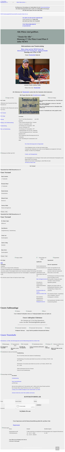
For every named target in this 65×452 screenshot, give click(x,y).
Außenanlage (6, 14)
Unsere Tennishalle (8, 335)
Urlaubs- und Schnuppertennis (31, 154)
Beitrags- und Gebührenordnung (7, 122)
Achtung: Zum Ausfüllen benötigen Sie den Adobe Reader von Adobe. (26, 389)
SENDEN (39, 404)
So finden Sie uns (24, 14)
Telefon (35, 401)
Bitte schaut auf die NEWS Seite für (32, 49)
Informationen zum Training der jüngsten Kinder (32, 51)
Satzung (2, 119)
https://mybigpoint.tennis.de (41, 279)
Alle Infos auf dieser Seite (30, 162)
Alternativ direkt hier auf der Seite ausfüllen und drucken (23, 392)
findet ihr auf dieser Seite (41, 293)
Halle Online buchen (20, 2)
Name (2, 401)
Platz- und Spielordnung (5, 129)
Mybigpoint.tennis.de (40, 301)
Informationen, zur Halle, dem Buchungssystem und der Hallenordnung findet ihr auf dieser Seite (20, 340)
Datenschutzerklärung (45, 7)
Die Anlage (3, 116)
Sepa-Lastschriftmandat (16, 381)
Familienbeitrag (4, 125)
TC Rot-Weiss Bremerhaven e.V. (4, 2)
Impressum (16, 425)
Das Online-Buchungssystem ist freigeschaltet (34, 143)
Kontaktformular (37, 95)
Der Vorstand (3, 112)
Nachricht (2, 408)
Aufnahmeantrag (15, 378)
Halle (10, 14)
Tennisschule (13, 14)
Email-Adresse (18, 401)
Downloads (18, 14)
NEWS (2, 14)
